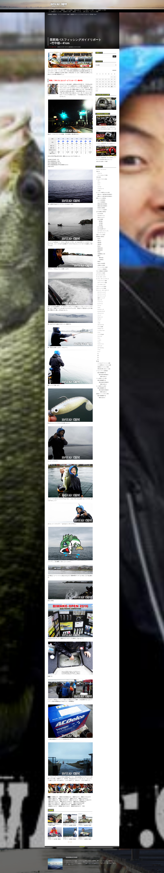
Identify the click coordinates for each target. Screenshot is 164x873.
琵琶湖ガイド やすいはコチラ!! (86, 796)
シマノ (99, 184)
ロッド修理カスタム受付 (101, 386)
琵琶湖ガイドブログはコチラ (83, 798)
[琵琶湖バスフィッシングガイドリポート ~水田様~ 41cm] (70, 818)
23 (114, 84)
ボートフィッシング (102, 296)
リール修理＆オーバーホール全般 (104, 365)
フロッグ (99, 319)
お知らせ (98, 171)
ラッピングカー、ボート (101, 276)
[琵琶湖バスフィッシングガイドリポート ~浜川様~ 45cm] (55, 832)
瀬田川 (99, 255)
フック (99, 332)
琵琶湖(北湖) (100, 248)
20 (105, 84)
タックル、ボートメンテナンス (102, 278)
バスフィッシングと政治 (101, 286)
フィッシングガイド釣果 (63, 14)
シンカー (99, 340)
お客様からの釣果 (101, 265)
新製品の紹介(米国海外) (102, 205)
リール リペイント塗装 (102, 280)
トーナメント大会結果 (102, 209)
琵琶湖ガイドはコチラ (73, 798)
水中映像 (100, 223)
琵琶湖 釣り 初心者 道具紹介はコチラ (65, 796)
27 (105, 86)
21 (108, 84)
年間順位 (71, 701)
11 (99, 81)
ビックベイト (100, 303)
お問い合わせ (86, 11)
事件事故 (100, 221)
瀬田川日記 (101, 257)
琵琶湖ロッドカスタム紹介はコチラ (54, 804)
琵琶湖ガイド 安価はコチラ (52, 798)
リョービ (99, 186)
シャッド (99, 315)
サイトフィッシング (102, 294)
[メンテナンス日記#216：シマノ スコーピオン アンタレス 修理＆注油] (105, 103)
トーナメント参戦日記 (51, 822)
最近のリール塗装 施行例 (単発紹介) (105, 196)
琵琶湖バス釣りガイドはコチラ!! (53, 801)
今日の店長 (98, 177)
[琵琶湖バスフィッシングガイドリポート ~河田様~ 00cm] (70, 832)
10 (97, 81)
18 (99, 84)
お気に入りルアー (101, 217)
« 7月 (96, 91)
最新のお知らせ (77, 10)
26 (102, 86)
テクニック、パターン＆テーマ (102, 290)
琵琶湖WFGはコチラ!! (76, 796)
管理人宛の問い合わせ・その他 (104, 368)
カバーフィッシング (102, 292)
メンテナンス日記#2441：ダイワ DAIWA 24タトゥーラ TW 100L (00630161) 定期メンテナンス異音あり (106, 129)
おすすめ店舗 (100, 227)
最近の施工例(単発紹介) (103, 374)
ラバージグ (100, 345)
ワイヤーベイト (101, 343)
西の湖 (99, 246)
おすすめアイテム (101, 215)
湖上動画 (100, 225)
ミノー (99, 320)
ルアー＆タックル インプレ (103, 230)
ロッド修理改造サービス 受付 (55, 11)
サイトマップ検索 (94, 11)
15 (111, 81)
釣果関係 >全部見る (52, 14)
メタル (99, 322)
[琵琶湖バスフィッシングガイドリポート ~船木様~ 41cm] (85, 818)
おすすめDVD (100, 213)
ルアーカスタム (101, 347)
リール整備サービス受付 (101, 10)
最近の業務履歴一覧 (102, 372)
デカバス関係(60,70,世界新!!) (102, 271)
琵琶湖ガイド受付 (67, 11)
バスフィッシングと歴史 (101, 288)
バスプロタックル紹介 (100, 273)
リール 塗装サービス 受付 (88, 10)
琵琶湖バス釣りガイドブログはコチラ (66, 801)
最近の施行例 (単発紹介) (104, 382)
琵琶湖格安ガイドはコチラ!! (52, 806)
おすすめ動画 (100, 219)
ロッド (99, 351)
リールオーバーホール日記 (101, 179)
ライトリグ (100, 336)
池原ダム (99, 240)
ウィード (99, 305)
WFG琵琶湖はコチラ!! (54, 796)
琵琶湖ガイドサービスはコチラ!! (63, 798)
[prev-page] (69, 842)
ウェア (99, 307)
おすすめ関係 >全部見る (101, 211)
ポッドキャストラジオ (100, 274)
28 (108, 86)
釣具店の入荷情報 (101, 207)
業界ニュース (56, 10)
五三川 (99, 238)
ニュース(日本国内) (101, 200)
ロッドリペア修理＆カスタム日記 (103, 192)
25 (99, 86)
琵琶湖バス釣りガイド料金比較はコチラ (79, 801)
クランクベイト (101, 313)
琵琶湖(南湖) (100, 250)
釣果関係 (63, 10)
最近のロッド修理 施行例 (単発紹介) (105, 194)
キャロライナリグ (101, 311)
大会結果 (82, 699)
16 (114, 81)
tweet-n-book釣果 (101, 263)
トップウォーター (101, 330)
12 (102, 81)
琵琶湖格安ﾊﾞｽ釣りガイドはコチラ (64, 806)
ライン (99, 338)
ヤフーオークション (102, 232)
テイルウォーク (101, 188)
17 (97, 84)
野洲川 (99, 251)
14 (108, 81)
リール (99, 349)
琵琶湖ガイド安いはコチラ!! (63, 799)
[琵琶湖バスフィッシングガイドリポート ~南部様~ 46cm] (85, 832)
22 (111, 84)
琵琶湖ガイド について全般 (103, 366)
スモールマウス (101, 324)
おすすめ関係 (69, 10)
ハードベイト (100, 301)
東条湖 (99, 261)
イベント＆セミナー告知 (102, 175)
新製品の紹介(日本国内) (102, 204)
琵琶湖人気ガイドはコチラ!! (65, 804)
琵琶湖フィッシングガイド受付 (102, 393)
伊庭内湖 (99, 244)
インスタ (79, 11)
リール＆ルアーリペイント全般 (104, 363)
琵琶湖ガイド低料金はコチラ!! (53, 799)
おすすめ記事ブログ (102, 228)
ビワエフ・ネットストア (101, 169)
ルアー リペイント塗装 (102, 282)
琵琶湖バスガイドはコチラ (74, 799)
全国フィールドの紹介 (100, 234)
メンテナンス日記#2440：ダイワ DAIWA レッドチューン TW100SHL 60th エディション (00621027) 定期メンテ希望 (106, 159)
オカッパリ (100, 299)
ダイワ (99, 182)
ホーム (50, 10)
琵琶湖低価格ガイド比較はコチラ (76, 804)
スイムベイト (100, 317)
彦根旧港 (99, 242)
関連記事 (51, 810)
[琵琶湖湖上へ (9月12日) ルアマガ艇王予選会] (55, 818)
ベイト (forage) (101, 334)
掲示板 (74, 11)
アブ (98, 181)
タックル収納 (100, 326)
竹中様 (83, 806)
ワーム (99, 342)
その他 (99, 190)
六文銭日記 (101, 259)
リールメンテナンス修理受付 (102, 370)
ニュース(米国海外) (101, 202)
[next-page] (71, 842)
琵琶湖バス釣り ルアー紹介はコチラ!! (85, 799)
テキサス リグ (100, 328)
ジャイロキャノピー (102, 284)
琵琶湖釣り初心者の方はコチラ (76, 806)
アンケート (100, 173)
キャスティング (101, 309)
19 (102, 84)
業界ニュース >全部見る (101, 198)
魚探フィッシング (101, 297)
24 (97, 86)
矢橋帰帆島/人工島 (101, 253)
